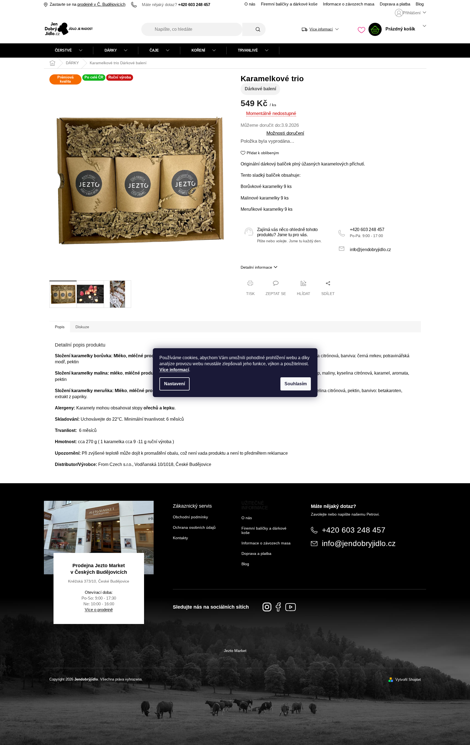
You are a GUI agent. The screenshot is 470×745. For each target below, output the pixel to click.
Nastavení (174, 383)
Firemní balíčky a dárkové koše (289, 4)
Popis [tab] (59, 327)
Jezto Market (235, 650)
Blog (420, 4)
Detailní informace (256, 267)
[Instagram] (267, 607)
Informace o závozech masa (348, 4)
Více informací (174, 369)
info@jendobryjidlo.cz (370, 249)
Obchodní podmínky (190, 517)
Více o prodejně (99, 609)
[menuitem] (68, 50)
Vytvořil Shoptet (408, 679)
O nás (249, 4)
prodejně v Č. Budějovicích (101, 4)
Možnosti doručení (285, 133)
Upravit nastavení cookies (164, 679)
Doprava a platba (395, 4)
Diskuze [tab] (82, 327)
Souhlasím (296, 383)
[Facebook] (278, 607)
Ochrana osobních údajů (194, 527)
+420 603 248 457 (367, 229)
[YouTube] (290, 607)
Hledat (254, 29)
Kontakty (180, 538)
